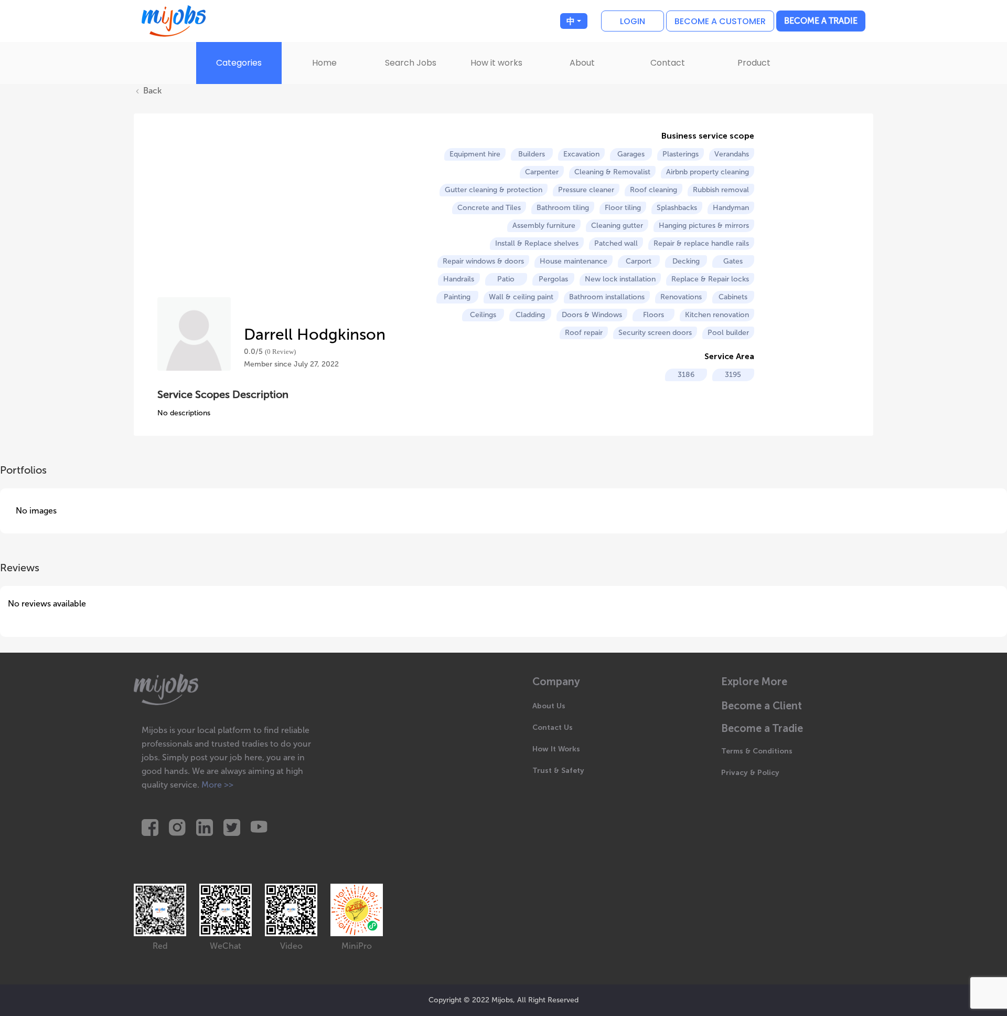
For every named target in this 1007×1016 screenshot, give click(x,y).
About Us (548, 706)
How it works (496, 63)
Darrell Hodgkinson (314, 334)
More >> (217, 785)
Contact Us (552, 727)
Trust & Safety (558, 770)
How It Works (556, 749)
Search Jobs (410, 63)
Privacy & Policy (750, 772)
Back (151, 91)
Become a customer (720, 21)
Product (753, 63)
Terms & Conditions (756, 751)
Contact (667, 63)
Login (632, 21)
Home (324, 63)
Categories (239, 63)
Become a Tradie (821, 21)
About (582, 63)
